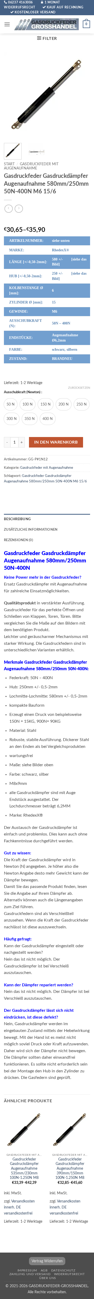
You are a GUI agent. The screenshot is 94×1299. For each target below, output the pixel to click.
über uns (47, 1278)
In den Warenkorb (56, 442)
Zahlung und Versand (30, 1274)
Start (9, 164)
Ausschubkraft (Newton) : (23, 392)
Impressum (27, 1270)
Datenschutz (63, 1270)
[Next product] (8, 209)
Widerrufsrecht (69, 1274)
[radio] (10, 404)
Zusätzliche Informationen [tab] (30, 529)
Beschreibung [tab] (17, 519)
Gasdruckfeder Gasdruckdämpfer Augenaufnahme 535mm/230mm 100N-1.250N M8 (24, 1169)
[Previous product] (19, 209)
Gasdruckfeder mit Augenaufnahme (46, 467)
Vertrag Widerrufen (47, 1261)
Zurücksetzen (79, 387)
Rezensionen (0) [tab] (18, 540)
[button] (7, 24)
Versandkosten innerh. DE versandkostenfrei (19, 1207)
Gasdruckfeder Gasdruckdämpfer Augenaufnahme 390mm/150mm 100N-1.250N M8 (69, 1169)
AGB (44, 1270)
